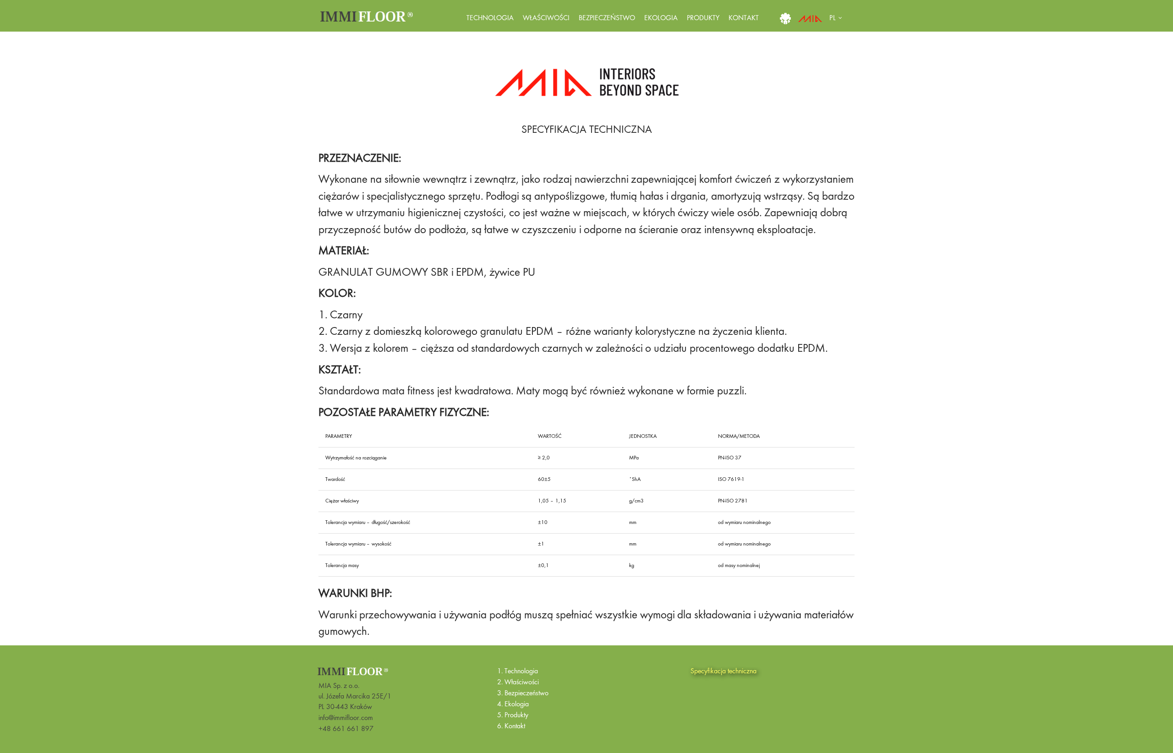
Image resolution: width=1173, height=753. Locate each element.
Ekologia (661, 18)
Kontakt (744, 18)
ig (785, 18)
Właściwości (546, 18)
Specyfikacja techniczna (723, 671)
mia (810, 18)
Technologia (490, 18)
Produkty (703, 18)
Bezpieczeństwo (607, 18)
